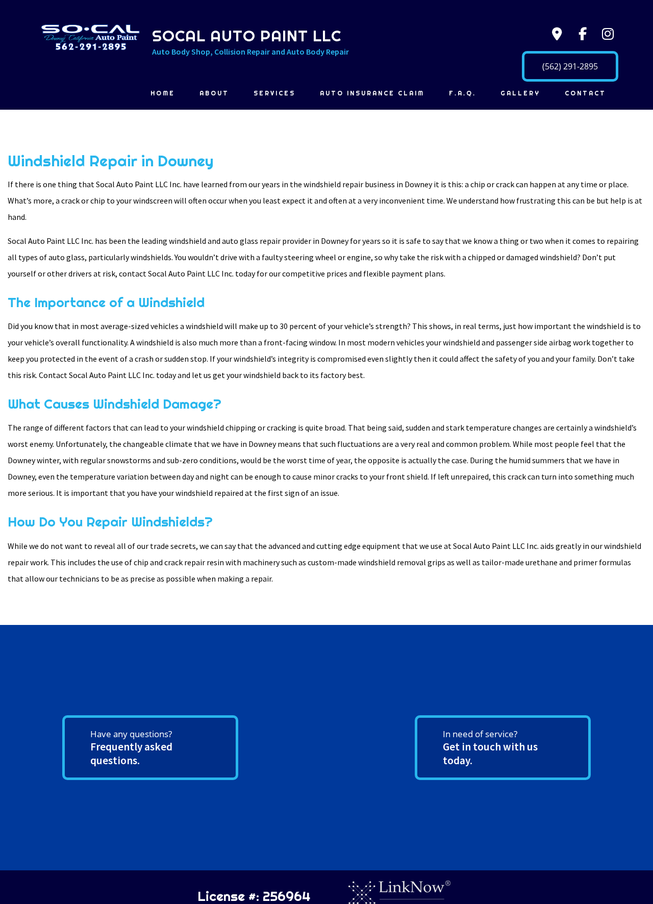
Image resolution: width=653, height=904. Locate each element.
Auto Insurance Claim (372, 93)
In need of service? (490, 747)
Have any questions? (131, 747)
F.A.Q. (462, 93)
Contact (585, 93)
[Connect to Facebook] (580, 35)
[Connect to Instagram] (605, 35)
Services (274, 93)
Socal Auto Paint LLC (246, 35)
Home (162, 93)
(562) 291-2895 (570, 66)
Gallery (520, 93)
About (214, 93)
